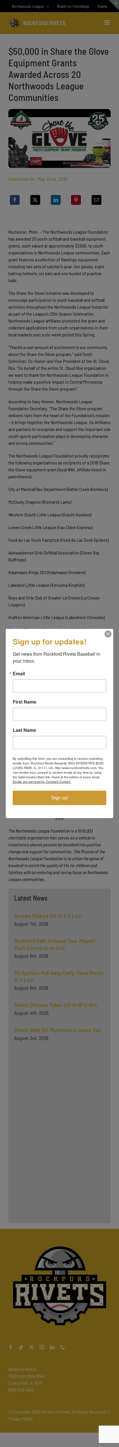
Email (19, 673)
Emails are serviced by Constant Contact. (42, 781)
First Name (24, 702)
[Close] (108, 634)
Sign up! (59, 797)
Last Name (24, 730)
